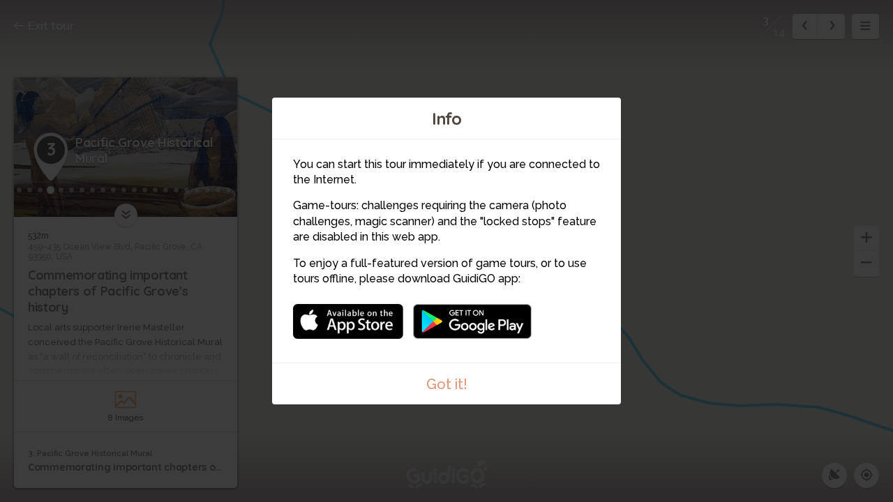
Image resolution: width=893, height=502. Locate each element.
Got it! (446, 384)
